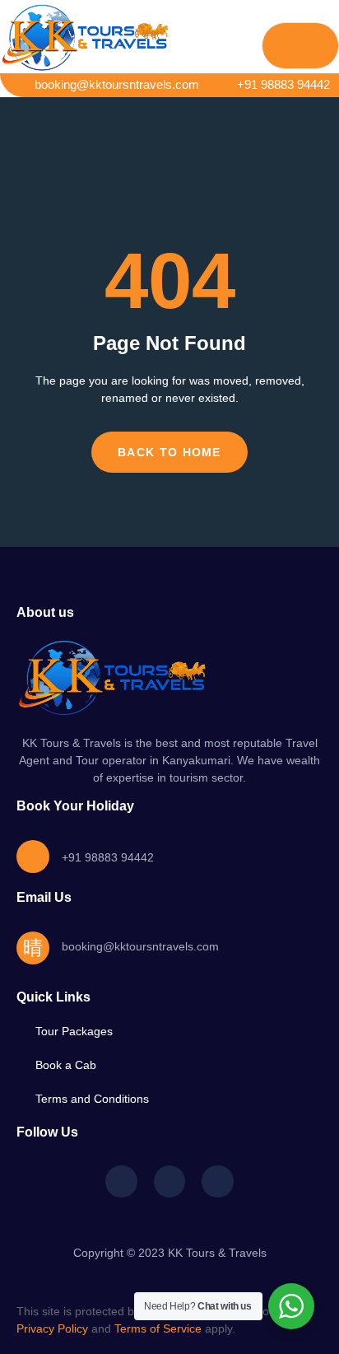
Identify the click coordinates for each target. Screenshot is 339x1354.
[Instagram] (169, 1181)
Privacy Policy (52, 1328)
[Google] (217, 1181)
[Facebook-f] (121, 1181)
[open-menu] (300, 45)
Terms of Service (158, 1328)
